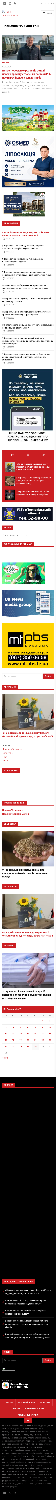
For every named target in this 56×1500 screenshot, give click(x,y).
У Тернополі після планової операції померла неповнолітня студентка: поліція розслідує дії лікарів (27, 273)
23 (50, 1040)
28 (35, 1046)
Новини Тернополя (13, 810)
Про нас (9, 1402)
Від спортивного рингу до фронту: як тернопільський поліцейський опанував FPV (28, 326)
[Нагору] (28, 1420)
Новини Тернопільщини (15, 814)
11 (13, 1034)
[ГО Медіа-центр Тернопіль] (28, 1384)
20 (28, 1040)
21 (35, 1040)
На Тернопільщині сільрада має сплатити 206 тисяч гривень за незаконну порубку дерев (26, 313)
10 (6, 1034)
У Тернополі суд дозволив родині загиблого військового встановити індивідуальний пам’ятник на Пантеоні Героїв (27, 341)
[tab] (12, 455)
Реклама (16, 1409)
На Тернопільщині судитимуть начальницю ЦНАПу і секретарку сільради (26, 300)
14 (35, 1034)
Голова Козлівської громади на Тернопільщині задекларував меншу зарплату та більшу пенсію (25, 286)
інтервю (5, 63)
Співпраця (45, 1402)
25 (13, 1046)
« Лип (5, 1057)
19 (21, 1040)
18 (13, 1040)
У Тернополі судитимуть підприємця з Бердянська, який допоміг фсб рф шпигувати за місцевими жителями (26, 357)
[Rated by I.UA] (28, 1370)
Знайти (48, 676)
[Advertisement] (28, 1119)
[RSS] (15, 3)
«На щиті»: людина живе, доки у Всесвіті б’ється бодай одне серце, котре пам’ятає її (25, 234)
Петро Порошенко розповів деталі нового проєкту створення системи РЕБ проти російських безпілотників (26, 74)
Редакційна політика (28, 1415)
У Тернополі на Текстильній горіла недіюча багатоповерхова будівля (22, 260)
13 (28, 1034)
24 (6, 1046)
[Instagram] (9, 3)
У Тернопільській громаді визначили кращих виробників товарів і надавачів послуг (23, 247)
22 (42, 1040)
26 (20, 1046)
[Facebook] (4, 3)
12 (21, 1034)
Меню (49, 13)
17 (6, 1040)
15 (43, 1034)
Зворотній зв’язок (27, 1402)
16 (50, 1034)
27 (28, 1046)
